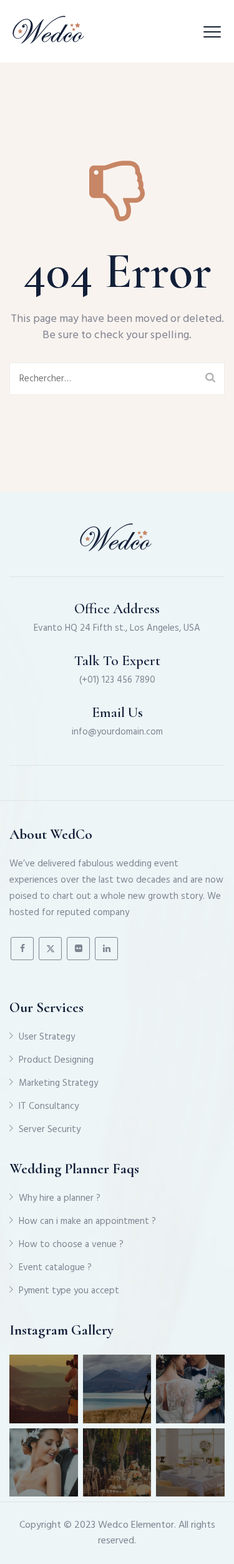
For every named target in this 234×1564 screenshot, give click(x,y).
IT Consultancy (49, 1106)
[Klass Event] (49, 31)
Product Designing (56, 1060)
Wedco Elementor (136, 1525)
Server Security (49, 1129)
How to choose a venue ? (71, 1244)
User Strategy (47, 1037)
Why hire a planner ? (59, 1198)
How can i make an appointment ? (87, 1221)
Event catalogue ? (55, 1267)
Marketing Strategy (58, 1083)
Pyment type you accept (69, 1290)
